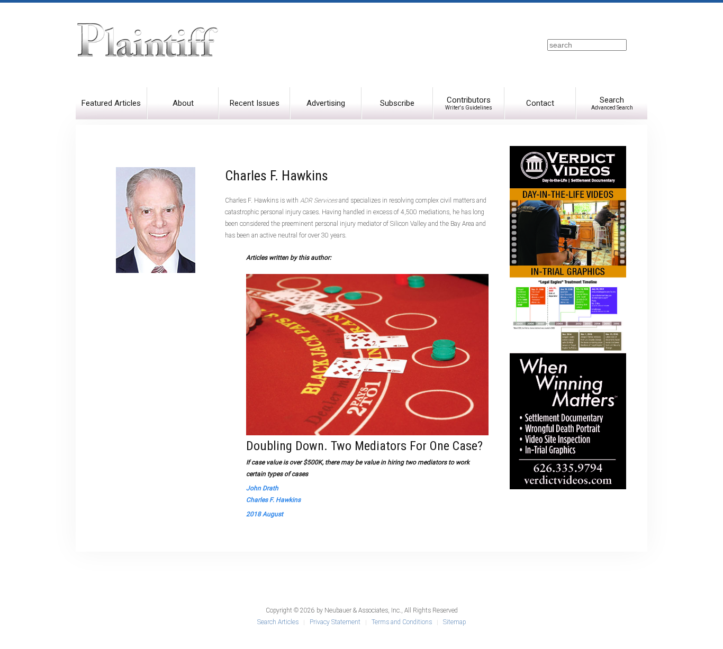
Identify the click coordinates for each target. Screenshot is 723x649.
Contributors (468, 103)
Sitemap (454, 622)
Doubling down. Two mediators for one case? (364, 445)
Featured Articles (111, 103)
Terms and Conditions (402, 622)
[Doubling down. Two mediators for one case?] (367, 354)
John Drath (262, 488)
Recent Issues (254, 103)
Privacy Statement (335, 622)
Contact (540, 103)
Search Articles (278, 622)
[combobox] (587, 45)
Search (612, 103)
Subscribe (397, 103)
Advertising (325, 103)
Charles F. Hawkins (273, 500)
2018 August (264, 514)
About (183, 103)
